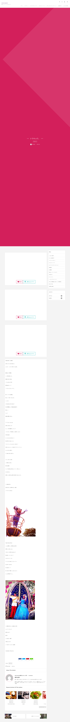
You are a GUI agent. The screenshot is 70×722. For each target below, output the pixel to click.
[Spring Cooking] (35, 695)
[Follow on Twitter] (62, 2)
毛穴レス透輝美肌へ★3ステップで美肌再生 (55, 281)
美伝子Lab (35, 141)
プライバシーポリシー (52, 260)
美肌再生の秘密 (51, 286)
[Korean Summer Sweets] (11, 695)
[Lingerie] (23, 695)
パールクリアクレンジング (53, 279)
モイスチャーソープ (52, 262)
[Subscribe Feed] (65, 2)
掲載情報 (50, 267)
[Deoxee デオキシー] (5, 3)
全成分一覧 (50, 274)
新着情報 (55, 298)
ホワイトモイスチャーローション (54, 265)
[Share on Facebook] (59, 2)
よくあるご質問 (51, 255)
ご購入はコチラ (30, 281)
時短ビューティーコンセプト (53, 272)
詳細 (20, 281)
